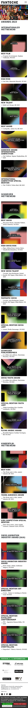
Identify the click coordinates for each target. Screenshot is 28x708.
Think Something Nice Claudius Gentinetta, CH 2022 (13, 408)
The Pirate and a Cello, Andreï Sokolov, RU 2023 (12, 473)
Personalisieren (7, 706)
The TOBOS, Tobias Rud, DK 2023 (14, 185)
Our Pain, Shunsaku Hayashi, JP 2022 (14, 81)
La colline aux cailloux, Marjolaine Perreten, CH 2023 (14, 355)
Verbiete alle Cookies (20, 704)
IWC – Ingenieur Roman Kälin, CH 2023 (13, 623)
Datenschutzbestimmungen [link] (19, 706)
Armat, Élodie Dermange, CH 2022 (14, 329)
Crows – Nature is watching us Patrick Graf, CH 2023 (14, 593)
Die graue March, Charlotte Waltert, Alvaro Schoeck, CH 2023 (14, 223)
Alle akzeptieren (7, 704)
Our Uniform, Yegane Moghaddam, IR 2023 (15, 157)
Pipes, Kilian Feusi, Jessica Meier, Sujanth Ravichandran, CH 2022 (13, 249)
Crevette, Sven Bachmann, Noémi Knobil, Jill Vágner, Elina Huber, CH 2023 (14, 275)
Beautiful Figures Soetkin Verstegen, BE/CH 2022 (14, 433)
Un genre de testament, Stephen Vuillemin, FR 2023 (13, 57)
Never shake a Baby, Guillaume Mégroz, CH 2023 (12, 566)
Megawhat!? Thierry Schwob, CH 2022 (15, 649)
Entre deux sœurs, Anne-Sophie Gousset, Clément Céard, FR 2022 (13, 525)
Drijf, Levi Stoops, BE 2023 (11, 105)
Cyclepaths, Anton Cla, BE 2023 (13, 129)
